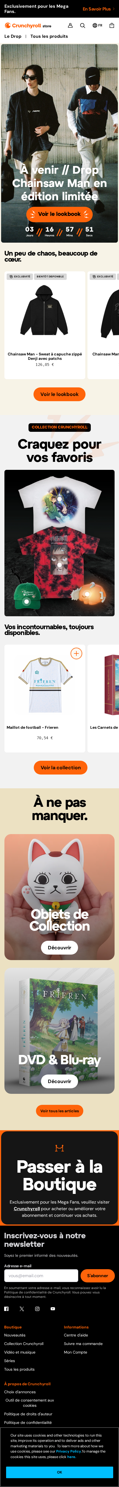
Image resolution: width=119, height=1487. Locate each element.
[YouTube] (53, 1308)
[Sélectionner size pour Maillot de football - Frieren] (76, 653)
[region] (61, 325)
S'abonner (97, 1276)
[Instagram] (37, 1308)
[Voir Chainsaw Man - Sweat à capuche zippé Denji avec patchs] (44, 311)
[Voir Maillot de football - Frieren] (44, 685)
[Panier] (112, 25)
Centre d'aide (76, 1335)
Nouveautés (14, 1335)
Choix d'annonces (20, 1391)
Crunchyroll (27, 1209)
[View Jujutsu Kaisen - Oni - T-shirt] (59, 565)
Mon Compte (75, 1352)
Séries (9, 1360)
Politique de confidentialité (28, 1422)
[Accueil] (28, 25)
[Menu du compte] (70, 25)
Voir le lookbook (59, 214)
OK (59, 1472)
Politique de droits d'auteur (28, 1413)
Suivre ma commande (83, 1343)
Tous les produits (49, 36)
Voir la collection (61, 767)
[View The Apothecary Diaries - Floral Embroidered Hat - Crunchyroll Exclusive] (26, 601)
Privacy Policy (68, 1451)
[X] (22, 1308)
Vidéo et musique (19, 1352)
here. (71, 1456)
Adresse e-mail (18, 1266)
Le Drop (12, 36)
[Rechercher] (83, 25)
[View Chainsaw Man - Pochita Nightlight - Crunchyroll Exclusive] (87, 594)
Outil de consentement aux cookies (30, 1403)
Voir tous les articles (59, 1110)
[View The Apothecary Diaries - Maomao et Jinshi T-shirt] (59, 499)
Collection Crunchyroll (23, 1343)
